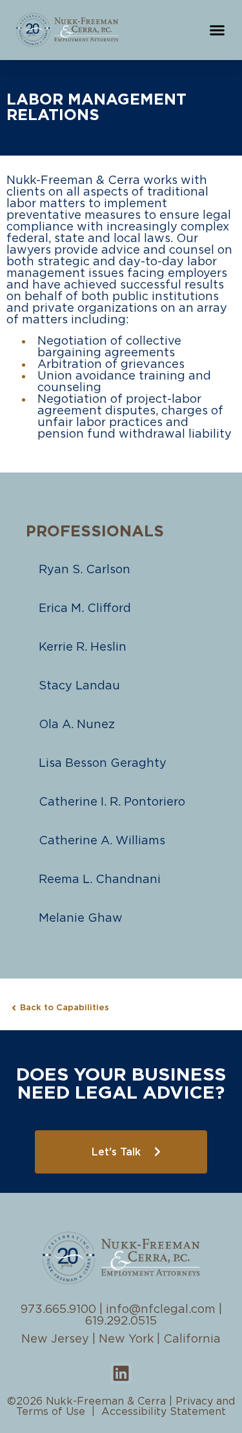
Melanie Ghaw (81, 918)
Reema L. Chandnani (100, 880)
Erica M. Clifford (85, 609)
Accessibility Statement (163, 1412)
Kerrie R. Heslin (82, 647)
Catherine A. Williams (102, 841)
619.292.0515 (121, 1321)
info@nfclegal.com (161, 1310)
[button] (217, 30)
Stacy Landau (79, 686)
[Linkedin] (120, 1373)
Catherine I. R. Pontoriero (112, 802)
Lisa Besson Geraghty (102, 763)
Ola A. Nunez (77, 725)
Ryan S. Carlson (84, 570)
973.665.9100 (58, 1310)
